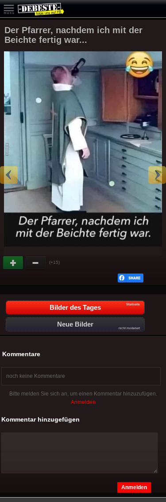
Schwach (36, 263)
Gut (14, 263)
